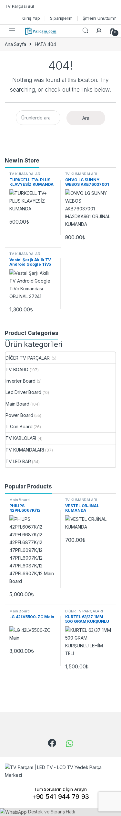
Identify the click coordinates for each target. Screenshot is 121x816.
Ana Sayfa (15, 44)
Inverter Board (20, 381)
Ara (85, 118)
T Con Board (18, 426)
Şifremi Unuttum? (99, 18)
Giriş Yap (31, 18)
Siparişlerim (61, 18)
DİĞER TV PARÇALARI (27, 358)
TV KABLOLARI (20, 438)
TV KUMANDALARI (25, 174)
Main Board (17, 404)
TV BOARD (16, 369)
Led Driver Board (23, 392)
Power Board (19, 415)
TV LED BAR (18, 461)
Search (85, 30)
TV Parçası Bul (19, 6)
